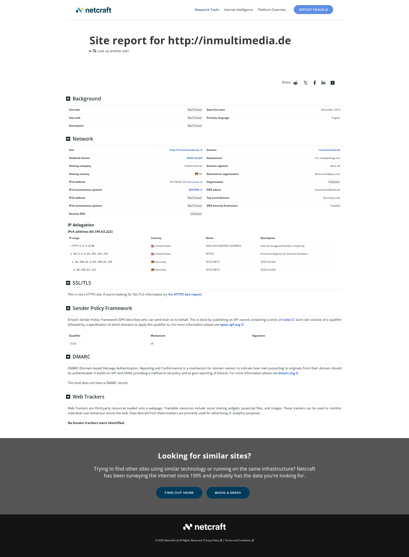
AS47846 (194, 189)
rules (286, 319)
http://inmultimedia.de (184, 150)
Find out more (179, 493)
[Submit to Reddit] (295, 82)
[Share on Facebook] (314, 82)
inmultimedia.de (329, 150)
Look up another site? (112, 51)
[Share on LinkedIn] (323, 82)
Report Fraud (311, 9)
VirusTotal (193, 182)
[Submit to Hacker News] (332, 82)
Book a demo (228, 493)
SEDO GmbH (194, 158)
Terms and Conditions (238, 540)
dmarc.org (286, 373)
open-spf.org (230, 324)
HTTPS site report (188, 294)
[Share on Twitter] (305, 82)
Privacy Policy (211, 540)
